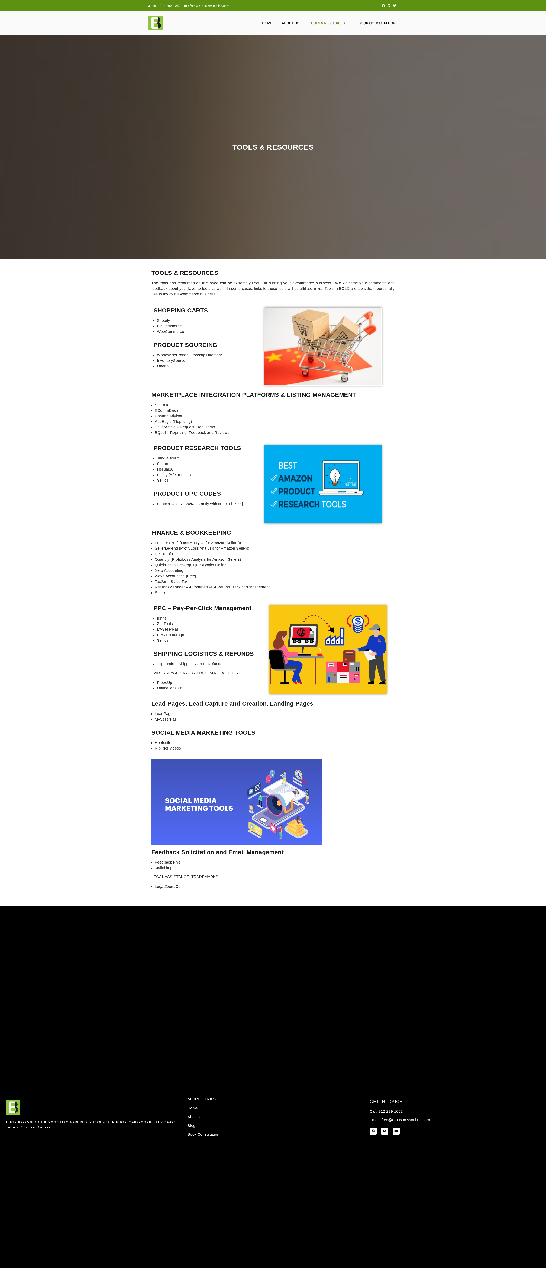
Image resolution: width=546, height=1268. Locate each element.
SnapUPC (165, 504)
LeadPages (164, 714)
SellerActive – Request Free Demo (185, 427)
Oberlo (163, 366)
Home (267, 23)
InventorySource (171, 360)
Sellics (162, 480)
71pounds (165, 664)
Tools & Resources (327, 23)
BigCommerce (169, 326)
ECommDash (166, 410)
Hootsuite (163, 743)
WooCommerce (170, 331)
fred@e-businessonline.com (209, 5)
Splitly (162, 475)
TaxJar (160, 581)
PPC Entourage (170, 635)
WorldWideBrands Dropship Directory (189, 355)
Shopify (163, 320)
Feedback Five (167, 862)
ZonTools (165, 624)
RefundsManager (170, 587)
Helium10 (165, 469)
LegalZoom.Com (169, 886)
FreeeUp (164, 682)
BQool (160, 432)
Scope (162, 464)
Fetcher (161, 543)
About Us (290, 23)
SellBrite (162, 405)
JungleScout (168, 458)
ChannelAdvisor (168, 416)
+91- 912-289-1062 (166, 5)
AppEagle (163, 421)
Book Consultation (377, 23)
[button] (347, 23)
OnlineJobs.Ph (169, 688)
